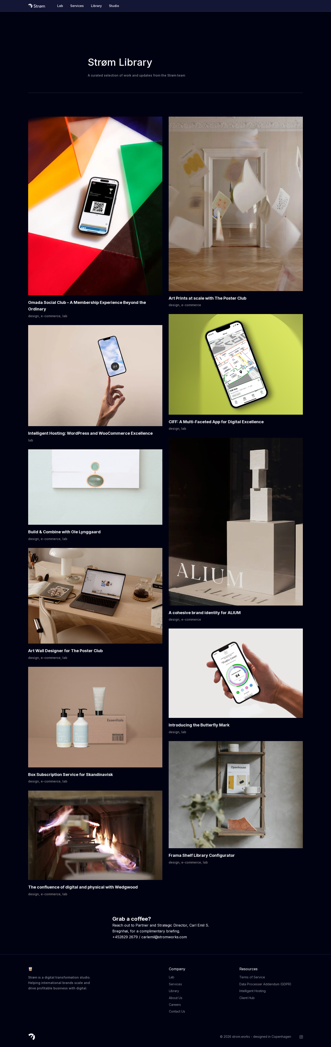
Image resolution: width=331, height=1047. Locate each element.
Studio (114, 6)
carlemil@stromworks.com (164, 937)
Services (77, 6)
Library (96, 6)
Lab (60, 6)
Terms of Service (252, 977)
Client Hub (247, 998)
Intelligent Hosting (252, 991)
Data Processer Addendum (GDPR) (265, 984)
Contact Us (177, 1011)
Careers (175, 1004)
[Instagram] (301, 1036)
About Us (175, 998)
